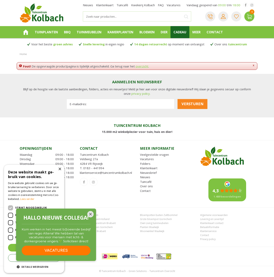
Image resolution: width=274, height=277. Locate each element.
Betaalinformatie (209, 227)
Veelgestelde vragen (154, 155)
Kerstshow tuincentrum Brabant (98, 223)
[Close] (90, 214)
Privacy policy (208, 239)
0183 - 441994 (93, 168)
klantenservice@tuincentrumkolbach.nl (106, 173)
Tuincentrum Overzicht (162, 271)
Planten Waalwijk (149, 227)
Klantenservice (208, 231)
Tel (210, 16)
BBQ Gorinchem (89, 215)
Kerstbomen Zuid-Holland (95, 219)
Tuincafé (146, 182)
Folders (145, 164)
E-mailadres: (78, 104)
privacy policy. (140, 94)
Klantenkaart (148, 168)
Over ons (146, 186)
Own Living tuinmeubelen (154, 223)
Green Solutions (138, 271)
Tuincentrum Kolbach (94, 155)
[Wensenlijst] (236, 16)
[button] (34, 266)
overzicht (142, 66)
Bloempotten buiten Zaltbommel (159, 215)
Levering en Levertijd (212, 219)
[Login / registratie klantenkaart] (223, 16)
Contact (145, 191)
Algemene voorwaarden (214, 215)
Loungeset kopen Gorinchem (96, 227)
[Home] (26, 32)
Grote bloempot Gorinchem (156, 219)
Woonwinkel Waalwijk (152, 231)
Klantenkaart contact (211, 223)
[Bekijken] (249, 16)
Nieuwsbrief (148, 173)
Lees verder (27, 199)
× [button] (59, 169)
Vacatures (147, 159)
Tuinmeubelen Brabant (93, 231)
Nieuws (145, 177)
